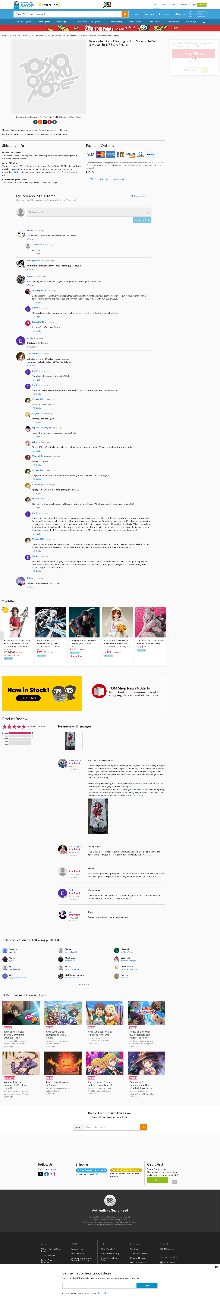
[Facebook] (46, 1174)
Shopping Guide (50, 4)
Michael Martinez (130, 969)
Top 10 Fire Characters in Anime (58, 1083)
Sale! (137, 14)
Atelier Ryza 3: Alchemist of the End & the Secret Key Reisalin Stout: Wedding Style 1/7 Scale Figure (117, 643)
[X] (40, 1174)
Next (166, 635)
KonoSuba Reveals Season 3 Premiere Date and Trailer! (14, 1034)
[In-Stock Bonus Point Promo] (110, 28)
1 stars (5, 744)
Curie (13, 952)
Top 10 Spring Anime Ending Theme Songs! (100, 1083)
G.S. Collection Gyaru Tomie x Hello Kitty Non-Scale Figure (150, 642)
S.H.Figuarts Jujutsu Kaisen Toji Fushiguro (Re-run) (83, 642)
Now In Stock (173, 21)
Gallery (172, 4)
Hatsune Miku (135, 21)
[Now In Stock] (42, 693)
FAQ (91, 178)
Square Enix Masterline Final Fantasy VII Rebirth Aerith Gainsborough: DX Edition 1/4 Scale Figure (18, 643)
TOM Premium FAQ (110, 1253)
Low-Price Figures (23, 21)
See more (84, 984)
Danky (71, 890)
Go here (18, 172)
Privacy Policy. (102, 1293)
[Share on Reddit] (40, 122)
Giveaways (191, 21)
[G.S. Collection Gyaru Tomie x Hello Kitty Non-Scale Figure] (150, 622)
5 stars (5, 733)
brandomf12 (72, 952)
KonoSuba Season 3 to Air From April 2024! (100, 1033)
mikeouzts (15, 969)
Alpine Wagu (128, 952)
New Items (149, 14)
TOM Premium (48, 1255)
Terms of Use (103, 178)
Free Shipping (116, 21)
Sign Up (202, 5)
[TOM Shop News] (125, 691)
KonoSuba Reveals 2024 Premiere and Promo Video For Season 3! (139, 1036)
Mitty (71, 912)
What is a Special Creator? (138, 1263)
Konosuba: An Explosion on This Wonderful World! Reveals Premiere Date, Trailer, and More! (142, 1087)
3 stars (5, 739)
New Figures (44, 21)
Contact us (119, 178)
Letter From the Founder (48, 1261)
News (164, 4)
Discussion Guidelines (142, 196)
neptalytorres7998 (74, 969)
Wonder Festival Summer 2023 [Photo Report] (15, 1085)
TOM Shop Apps (167, 1249)
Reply (32, 239)
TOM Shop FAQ (108, 1249)
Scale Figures (62, 21)
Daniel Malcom (73, 978)
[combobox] (74, 14)
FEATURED (9, 1078)
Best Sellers (164, 14)
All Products (180, 14)
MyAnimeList (170, 1262)
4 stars (5, 736)
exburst (126, 978)
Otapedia (183, 4)
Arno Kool (71, 961)
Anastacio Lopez (129, 961)
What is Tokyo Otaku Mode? (51, 1250)
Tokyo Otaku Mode (107, 4)
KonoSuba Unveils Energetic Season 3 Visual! (56, 1034)
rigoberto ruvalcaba (19, 978)
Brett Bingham (75, 846)
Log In (193, 4)
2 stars (5, 741)
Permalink (73, 769)
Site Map (134, 1249)
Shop (156, 4)
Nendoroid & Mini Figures (89, 21)
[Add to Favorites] (29, 610)
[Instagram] (52, 1174)
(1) (84, 656)
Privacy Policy (77, 1253)
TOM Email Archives (139, 1253)
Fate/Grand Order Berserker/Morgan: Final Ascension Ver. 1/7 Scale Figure (48, 643)
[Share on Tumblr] (35, 122)
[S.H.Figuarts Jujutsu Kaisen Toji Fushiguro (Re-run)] (84, 622)
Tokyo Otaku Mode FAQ (110, 1259)
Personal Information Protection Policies (81, 1259)
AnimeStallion (75, 760)
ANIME (8, 1028)
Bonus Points (154, 21)
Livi (12, 961)
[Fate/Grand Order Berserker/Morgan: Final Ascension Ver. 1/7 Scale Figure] (50, 622)
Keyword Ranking (138, 1258)
